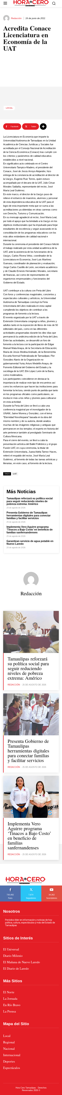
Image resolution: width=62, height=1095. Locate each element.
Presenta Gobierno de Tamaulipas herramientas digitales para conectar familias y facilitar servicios (29, 515)
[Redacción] (6, 18)
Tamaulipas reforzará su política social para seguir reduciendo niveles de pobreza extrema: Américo (30, 501)
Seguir (31, 887)
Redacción (16, 18)
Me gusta (10, 887)
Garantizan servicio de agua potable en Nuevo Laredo (30, 542)
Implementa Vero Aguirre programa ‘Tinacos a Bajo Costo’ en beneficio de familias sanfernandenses (30, 530)
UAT (15, 474)
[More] (43, 126)
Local (9, 108)
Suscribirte (51, 887)
